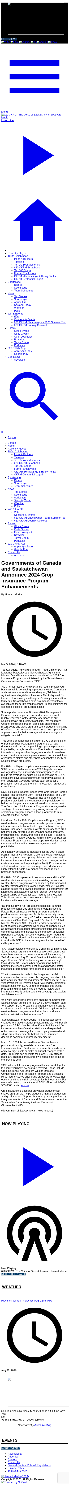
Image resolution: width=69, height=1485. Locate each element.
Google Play (21, 354)
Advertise (19, 359)
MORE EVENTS (10, 1448)
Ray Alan (19, 339)
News (11, 293)
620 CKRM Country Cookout (30, 325)
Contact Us (14, 356)
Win (16, 316)
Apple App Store (23, 351)
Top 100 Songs (22, 270)
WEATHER (11, 1287)
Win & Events (15, 313)
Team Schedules (23, 290)
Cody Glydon (21, 333)
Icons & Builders (23, 259)
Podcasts (19, 345)
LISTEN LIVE (9, 39)
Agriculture (20, 302)
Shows (12, 328)
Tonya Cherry (21, 342)
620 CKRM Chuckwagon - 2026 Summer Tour (40, 322)
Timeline (19, 261)
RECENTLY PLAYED (13, 1274)
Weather (19, 308)
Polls (17, 310)
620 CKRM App (17, 348)
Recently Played (17, 253)
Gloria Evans (21, 331)
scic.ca (25, 1085)
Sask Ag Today (22, 305)
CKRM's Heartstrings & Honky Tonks (35, 276)
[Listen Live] (34, 1165)
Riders (18, 284)
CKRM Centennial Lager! (28, 279)
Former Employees (25, 273)
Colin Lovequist (23, 336)
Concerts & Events (24, 319)
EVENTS (9, 1440)
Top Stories (20, 296)
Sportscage (14, 282)
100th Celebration (18, 256)
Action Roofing (42, 1425)
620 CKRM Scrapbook (27, 267)
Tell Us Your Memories (27, 264)
